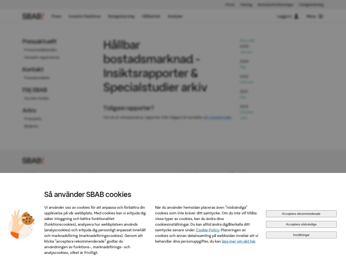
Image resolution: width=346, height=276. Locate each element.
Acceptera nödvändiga (301, 224)
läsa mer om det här (238, 241)
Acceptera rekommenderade (301, 214)
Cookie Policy (207, 230)
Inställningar (301, 235)
